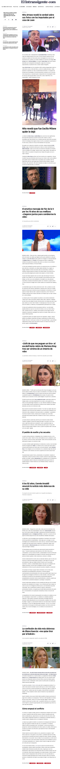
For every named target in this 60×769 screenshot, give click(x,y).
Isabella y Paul (39, 327)
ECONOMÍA (22, 6)
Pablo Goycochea (46, 327)
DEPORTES (41, 6)
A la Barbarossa (33, 467)
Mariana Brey (40, 467)
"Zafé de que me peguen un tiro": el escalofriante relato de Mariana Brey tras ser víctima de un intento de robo (10, 36)
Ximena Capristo (40, 763)
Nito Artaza (27, 67)
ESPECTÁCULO (49, 6)
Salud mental (50, 612)
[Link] (52, 26)
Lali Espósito (38, 745)
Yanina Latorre (35, 685)
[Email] (16, 19)
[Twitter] (8, 19)
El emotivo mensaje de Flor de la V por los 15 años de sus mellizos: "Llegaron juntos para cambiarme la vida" (10, 29)
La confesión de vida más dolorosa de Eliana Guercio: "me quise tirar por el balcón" (10, 48)
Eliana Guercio (33, 763)
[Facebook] (5, 19)
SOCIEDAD (29, 6)
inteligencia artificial (41, 612)
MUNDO (35, 6)
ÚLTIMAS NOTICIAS (7, 6)
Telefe (34, 445)
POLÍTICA (15, 6)
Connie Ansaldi (48, 530)
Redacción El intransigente (28, 26)
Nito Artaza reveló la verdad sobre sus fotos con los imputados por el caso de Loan (10, 15)
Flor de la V (32, 327)
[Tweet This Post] (50, 26)
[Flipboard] (12, 19)
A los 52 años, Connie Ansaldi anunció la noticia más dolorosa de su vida (10, 42)
